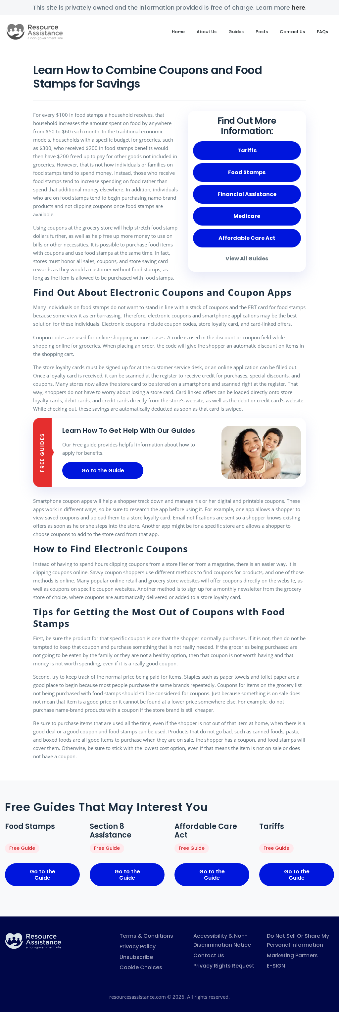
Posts (262, 32)
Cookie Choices (141, 967)
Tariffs (247, 150)
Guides (236, 32)
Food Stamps (247, 172)
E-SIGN (276, 966)
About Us (207, 32)
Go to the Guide (102, 470)
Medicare (246, 216)
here (298, 7)
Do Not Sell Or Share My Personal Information (298, 940)
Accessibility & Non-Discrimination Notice (222, 940)
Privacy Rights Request (223, 966)
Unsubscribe (136, 957)
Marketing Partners (292, 955)
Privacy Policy (138, 946)
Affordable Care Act (246, 238)
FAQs (322, 32)
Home (178, 32)
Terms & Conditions (146, 936)
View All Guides (246, 258)
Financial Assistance (247, 194)
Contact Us (292, 32)
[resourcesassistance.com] (33, 940)
